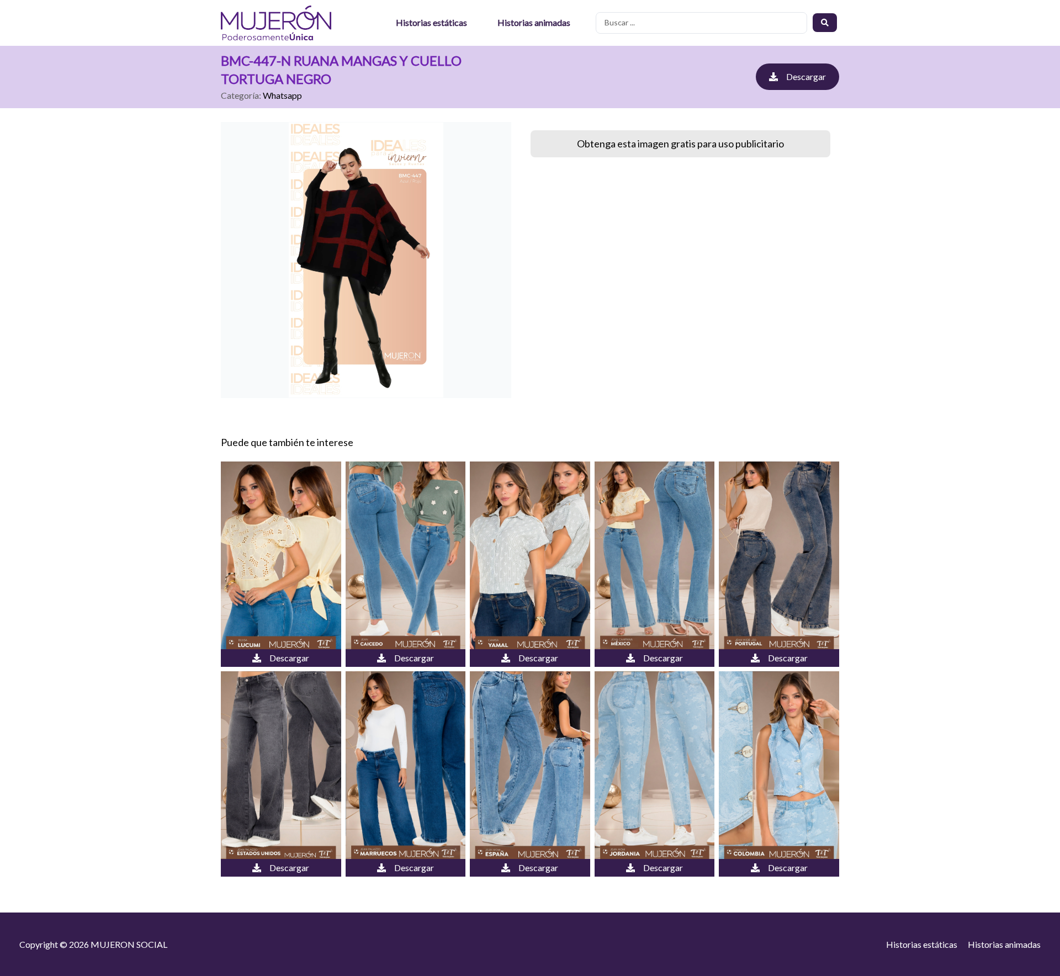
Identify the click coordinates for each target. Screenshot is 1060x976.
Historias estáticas (431, 22)
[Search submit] (825, 22)
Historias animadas (533, 22)
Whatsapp (282, 95)
